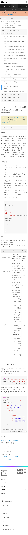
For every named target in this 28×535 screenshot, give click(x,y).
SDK (21, 9)
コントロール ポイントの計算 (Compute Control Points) (15, 59)
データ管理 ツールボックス (9, 23)
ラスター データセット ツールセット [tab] (12, 94)
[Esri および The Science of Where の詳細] (4, 473)
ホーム (2, 9)
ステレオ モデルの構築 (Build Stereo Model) (14, 49)
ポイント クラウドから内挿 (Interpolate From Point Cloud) (14, 82)
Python (16, 9)
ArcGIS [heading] (3, 479)
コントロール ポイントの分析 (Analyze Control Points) (14, 37)
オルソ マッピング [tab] (7, 33)
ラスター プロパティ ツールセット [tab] (11, 100)
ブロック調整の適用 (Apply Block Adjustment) (14, 46)
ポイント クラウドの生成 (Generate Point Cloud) (15, 79)
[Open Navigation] (26, 2)
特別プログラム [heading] (4, 493)
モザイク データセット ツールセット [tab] (12, 30)
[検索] (22, 2)
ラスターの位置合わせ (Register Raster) (13, 459)
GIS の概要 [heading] (3, 486)
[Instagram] (21, 473)
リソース (15, 6)
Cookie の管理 (6, 525)
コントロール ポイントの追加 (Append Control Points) (14, 42)
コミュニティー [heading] (4, 482)
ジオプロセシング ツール (17, 21)
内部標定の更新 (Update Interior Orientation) (14, 91)
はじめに (5, 9)
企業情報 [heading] (3, 489)
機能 (9, 6)
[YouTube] (25, 473)
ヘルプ (8, 9)
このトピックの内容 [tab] (7, 128)
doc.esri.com (10, 14)
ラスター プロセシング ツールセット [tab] (12, 97)
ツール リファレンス (12, 9)
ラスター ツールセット (8, 25)
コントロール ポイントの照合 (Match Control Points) (14, 87)
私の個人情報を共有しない (9, 529)
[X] (21, 470)
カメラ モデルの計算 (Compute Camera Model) (14, 55)
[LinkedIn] (25, 470)
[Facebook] (18, 470)
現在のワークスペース (7, 440)
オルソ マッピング (19, 25)
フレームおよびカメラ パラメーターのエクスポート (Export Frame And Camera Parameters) (15, 70)
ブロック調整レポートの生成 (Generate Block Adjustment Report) (14, 75)
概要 (4, 6)
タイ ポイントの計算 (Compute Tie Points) (13, 66)
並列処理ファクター (18, 440)
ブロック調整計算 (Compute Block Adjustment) (14, 52)
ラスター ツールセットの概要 (8, 27)
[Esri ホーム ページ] (4, 2)
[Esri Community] (18, 473)
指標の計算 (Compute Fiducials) (11, 63)
